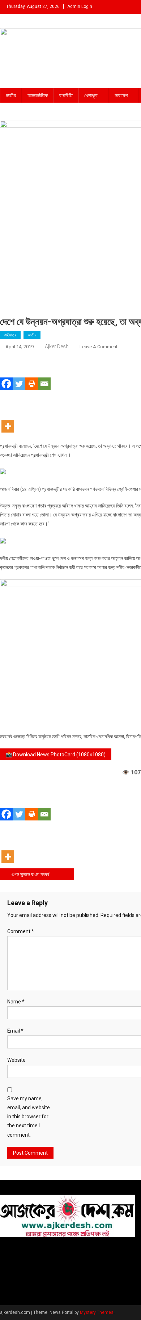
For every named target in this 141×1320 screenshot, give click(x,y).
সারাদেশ (121, 95)
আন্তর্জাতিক (37, 95)
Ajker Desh (57, 346)
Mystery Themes (97, 1312)
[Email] (44, 373)
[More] (8, 416)
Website (16, 1060)
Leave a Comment (99, 346)
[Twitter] (19, 373)
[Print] (31, 373)
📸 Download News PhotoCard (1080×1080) (56, 754)
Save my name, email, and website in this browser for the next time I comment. (28, 1117)
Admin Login (79, 6)
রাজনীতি (66, 95)
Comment (20, 931)
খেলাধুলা (91, 95)
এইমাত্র (10, 334)
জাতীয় (11, 95)
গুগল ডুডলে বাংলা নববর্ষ (30, 874)
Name (16, 1001)
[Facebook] (6, 373)
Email (15, 1031)
